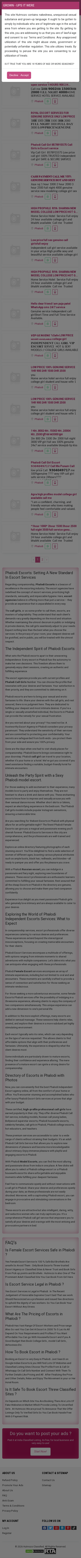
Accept (25, 75)
